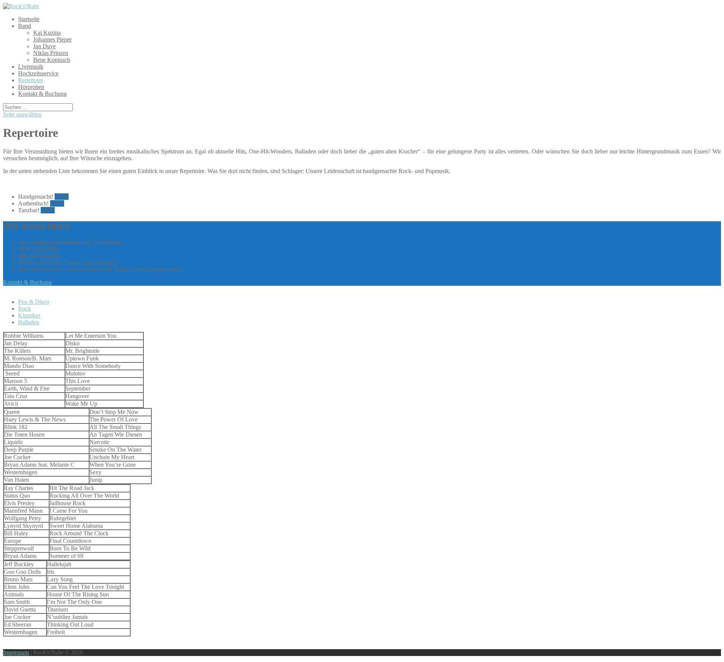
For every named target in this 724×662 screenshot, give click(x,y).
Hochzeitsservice (38, 73)
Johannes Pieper (52, 39)
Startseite (29, 19)
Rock (24, 308)
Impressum (16, 652)
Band (24, 26)
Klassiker (29, 315)
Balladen (28, 322)
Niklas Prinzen (50, 53)
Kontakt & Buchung (42, 93)
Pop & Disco (33, 302)
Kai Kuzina (47, 32)
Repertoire (30, 80)
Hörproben (31, 87)
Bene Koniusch (51, 60)
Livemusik (30, 66)
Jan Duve (44, 46)
